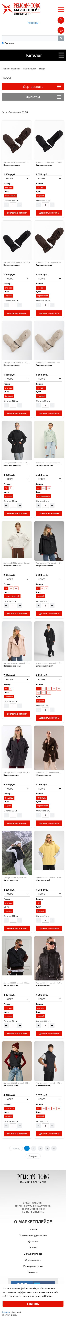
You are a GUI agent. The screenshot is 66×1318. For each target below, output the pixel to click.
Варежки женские (12, 165)
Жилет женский (43, 880)
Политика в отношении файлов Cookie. (30, 1296)
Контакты (33, 1272)
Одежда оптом (33, 1259)
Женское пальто (11, 775)
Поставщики (29, 68)
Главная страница (11, 68)
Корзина (6, 1311)
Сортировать (33, 86)
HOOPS (59, 162)
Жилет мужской (43, 1086)
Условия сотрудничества (33, 1235)
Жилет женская (11, 880)
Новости (33, 23)
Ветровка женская (12, 465)
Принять (33, 1304)
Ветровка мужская (44, 666)
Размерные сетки (33, 1266)
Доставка (33, 1241)
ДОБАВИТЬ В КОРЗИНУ (17, 213)
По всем (9, 43)
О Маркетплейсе (33, 1253)
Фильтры (33, 96)
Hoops (42, 68)
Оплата (33, 1247)
